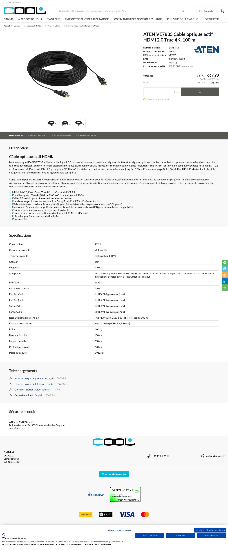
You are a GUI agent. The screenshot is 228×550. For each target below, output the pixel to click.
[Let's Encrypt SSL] (96, 494)
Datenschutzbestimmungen (119, 530)
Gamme (8, 19)
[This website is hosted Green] (125, 494)
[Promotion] (225, 275)
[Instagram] (225, 287)
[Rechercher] (183, 11)
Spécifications (36, 135)
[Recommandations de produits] (225, 269)
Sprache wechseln (12, 2)
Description (16, 135)
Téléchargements (60, 135)
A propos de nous (30, 19)
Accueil (7, 26)
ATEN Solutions (54, 26)
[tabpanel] (65, 73)
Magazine (53, 19)
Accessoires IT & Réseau (34, 26)
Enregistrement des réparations (87, 19)
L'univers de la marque (182, 19)
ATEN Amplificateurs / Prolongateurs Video (81, 26)
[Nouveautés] (225, 263)
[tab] (52, 123)
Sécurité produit (86, 135)
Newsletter (211, 19)
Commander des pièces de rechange (138, 19)
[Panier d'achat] (222, 11)
